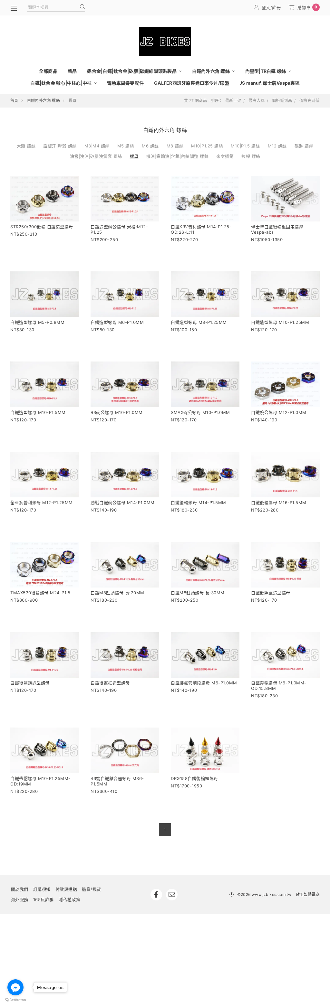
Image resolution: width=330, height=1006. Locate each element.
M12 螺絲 (277, 145)
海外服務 (19, 899)
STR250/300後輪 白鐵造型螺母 (41, 226)
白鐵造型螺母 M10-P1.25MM (280, 322)
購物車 (307, 7)
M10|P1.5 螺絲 (245, 145)
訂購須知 (42, 889)
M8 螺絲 (175, 145)
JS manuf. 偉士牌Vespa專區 (269, 83)
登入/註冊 (271, 7)
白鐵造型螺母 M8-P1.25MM (199, 322)
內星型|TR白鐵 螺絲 (266, 71)
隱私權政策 (70, 899)
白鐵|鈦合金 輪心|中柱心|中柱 (61, 83)
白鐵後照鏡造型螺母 (270, 592)
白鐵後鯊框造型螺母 (110, 682)
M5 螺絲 (125, 145)
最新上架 (233, 101)
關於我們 (19, 889)
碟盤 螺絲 (304, 145)
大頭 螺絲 (26, 145)
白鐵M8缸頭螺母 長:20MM (117, 592)
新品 (72, 71)
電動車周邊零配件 (125, 83)
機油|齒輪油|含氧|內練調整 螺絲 (177, 156)
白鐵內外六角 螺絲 (211, 71)
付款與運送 (66, 889)
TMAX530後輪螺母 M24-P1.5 (40, 592)
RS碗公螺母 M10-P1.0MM (117, 412)
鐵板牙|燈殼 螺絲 (60, 145)
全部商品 (48, 71)
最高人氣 (256, 101)
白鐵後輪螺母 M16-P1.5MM (278, 502)
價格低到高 (282, 101)
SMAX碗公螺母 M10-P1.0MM (200, 412)
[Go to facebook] (15, 987)
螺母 (134, 156)
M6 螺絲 (150, 145)
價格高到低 (309, 101)
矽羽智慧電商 (308, 894)
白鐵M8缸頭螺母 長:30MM (198, 592)
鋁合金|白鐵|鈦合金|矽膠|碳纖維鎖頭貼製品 (132, 71)
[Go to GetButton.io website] (15, 999)
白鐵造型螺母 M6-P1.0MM (117, 322)
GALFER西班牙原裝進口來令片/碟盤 (191, 83)
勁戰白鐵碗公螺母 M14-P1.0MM (123, 502)
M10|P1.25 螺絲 (207, 145)
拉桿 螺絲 (250, 156)
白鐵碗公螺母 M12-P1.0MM (278, 412)
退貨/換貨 (91, 889)
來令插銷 (225, 156)
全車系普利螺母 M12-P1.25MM (41, 502)
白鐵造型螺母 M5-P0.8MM (37, 322)
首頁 (14, 100)
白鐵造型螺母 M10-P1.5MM (38, 412)
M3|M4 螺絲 (97, 145)
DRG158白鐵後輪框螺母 (194, 778)
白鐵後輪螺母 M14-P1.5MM (198, 502)
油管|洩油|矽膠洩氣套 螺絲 (96, 156)
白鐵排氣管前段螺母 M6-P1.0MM (204, 682)
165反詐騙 (43, 899)
